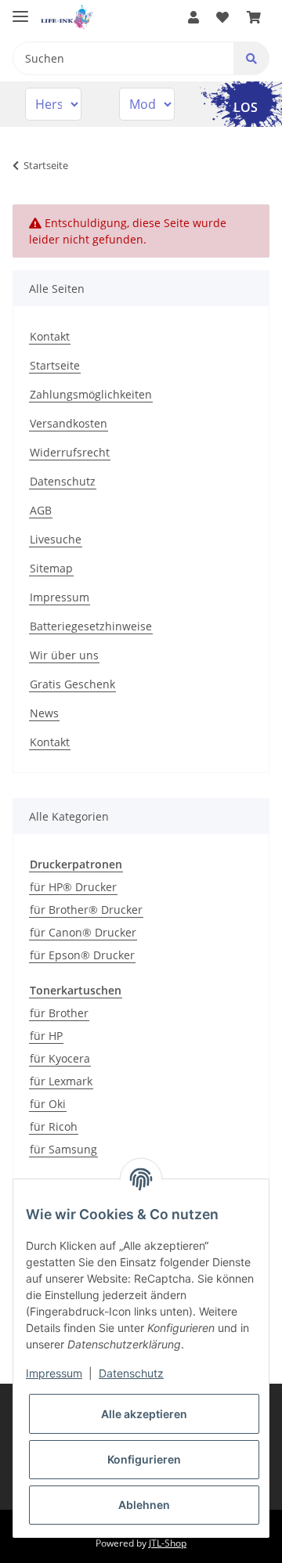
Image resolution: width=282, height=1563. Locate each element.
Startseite (55, 365)
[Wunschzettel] (222, 17)
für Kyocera (60, 1058)
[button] (193, 17)
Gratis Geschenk (72, 684)
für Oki (48, 1103)
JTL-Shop (167, 1543)
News (44, 713)
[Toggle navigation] (20, 10)
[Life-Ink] (66, 17)
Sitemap (51, 568)
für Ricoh (54, 1126)
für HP (46, 1035)
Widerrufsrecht (70, 452)
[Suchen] (251, 58)
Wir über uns (64, 655)
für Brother (59, 1012)
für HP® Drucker (73, 886)
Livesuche (55, 539)
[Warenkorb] (253, 17)
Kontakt (50, 336)
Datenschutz (63, 481)
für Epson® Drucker (82, 955)
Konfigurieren (144, 1459)
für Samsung (63, 1149)
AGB (41, 510)
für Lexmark (61, 1081)
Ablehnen (144, 1504)
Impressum (59, 597)
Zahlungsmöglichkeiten (91, 394)
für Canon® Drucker (83, 932)
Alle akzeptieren (144, 1413)
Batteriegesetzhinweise (91, 626)
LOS (245, 107)
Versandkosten (68, 423)
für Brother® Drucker (86, 909)
